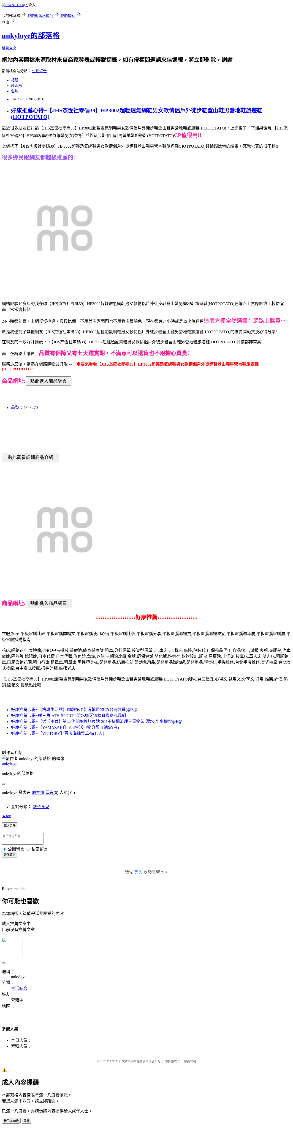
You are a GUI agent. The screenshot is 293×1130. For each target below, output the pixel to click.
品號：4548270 (24, 407)
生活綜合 (39, 71)
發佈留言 (10, 855)
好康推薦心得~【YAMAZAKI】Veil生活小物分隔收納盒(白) (65, 727)
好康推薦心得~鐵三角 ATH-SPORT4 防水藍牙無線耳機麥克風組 (68, 715)
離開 (27, 1121)
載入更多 (10, 825)
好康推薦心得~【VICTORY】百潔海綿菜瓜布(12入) (57, 733)
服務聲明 (190, 1061)
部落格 (16, 86)
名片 (14, 91)
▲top (6, 815)
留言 (49, 792)
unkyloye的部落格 (31, 35)
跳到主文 (9, 48)
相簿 (14, 80)
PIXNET (112, 1061)
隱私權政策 (172, 1061)
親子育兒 (41, 807)
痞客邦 (38, 792)
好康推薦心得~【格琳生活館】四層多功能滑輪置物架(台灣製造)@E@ (74, 709)
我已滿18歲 (11, 1121)
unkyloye (9, 763)
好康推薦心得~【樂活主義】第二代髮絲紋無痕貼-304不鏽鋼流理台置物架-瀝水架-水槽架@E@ (96, 721)
